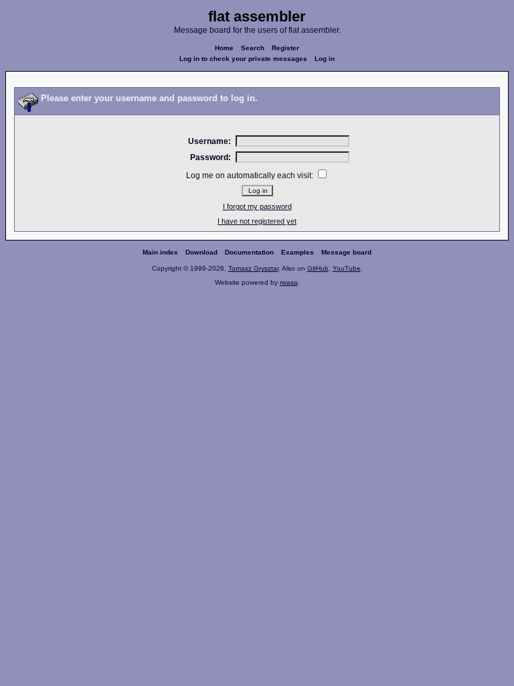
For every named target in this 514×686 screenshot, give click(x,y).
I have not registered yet (257, 221)
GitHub (318, 268)
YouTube (347, 268)
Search (252, 48)
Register (285, 48)
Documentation (249, 252)
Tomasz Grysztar (253, 268)
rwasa (289, 282)
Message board (346, 252)
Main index (160, 252)
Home (224, 48)
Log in (325, 58)
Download (201, 252)
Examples (297, 252)
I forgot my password (257, 206)
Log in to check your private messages (243, 58)
